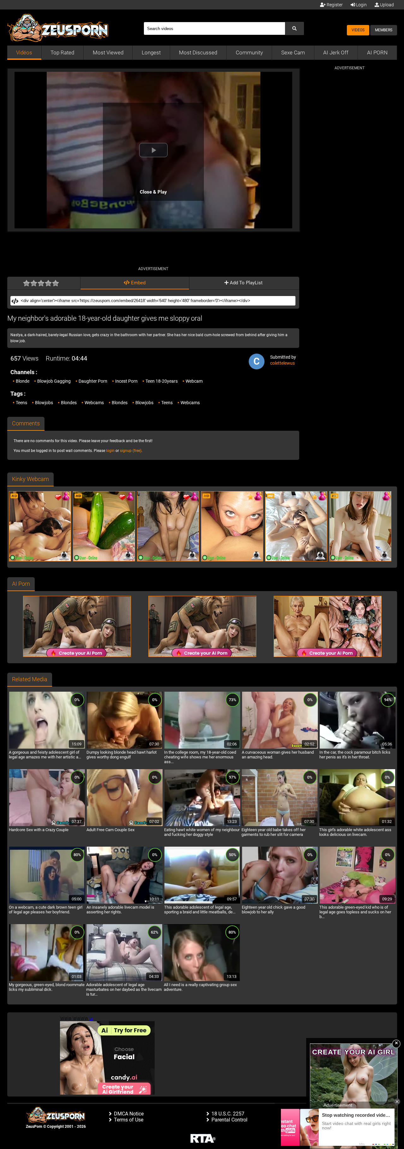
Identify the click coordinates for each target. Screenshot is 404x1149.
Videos (358, 30)
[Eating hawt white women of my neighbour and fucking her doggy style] (202, 825)
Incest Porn (126, 381)
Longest (151, 52)
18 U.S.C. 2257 (227, 1114)
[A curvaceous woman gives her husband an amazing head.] (280, 747)
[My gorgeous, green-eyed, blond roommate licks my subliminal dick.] (47, 980)
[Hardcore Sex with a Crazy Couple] (47, 825)
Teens (21, 402)
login (110, 450)
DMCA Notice (129, 1114)
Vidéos (24, 52)
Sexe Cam (293, 52)
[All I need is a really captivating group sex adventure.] (202, 980)
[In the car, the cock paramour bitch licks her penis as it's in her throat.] (357, 747)
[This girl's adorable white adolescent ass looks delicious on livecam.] (357, 825)
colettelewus (282, 363)
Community (249, 52)
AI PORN (377, 52)
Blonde (22, 381)
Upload (386, 4)
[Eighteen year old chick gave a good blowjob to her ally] (280, 902)
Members (383, 30)
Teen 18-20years (162, 381)
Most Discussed (198, 52)
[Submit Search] (294, 28)
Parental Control (229, 1120)
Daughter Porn (93, 381)
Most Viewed (108, 52)
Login (361, 4)
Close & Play (153, 192)
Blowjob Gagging (54, 381)
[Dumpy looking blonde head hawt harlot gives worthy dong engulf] (124, 747)
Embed (138, 283)
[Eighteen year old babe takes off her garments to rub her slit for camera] (279, 825)
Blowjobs (44, 402)
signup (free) (130, 450)
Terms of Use (128, 1120)
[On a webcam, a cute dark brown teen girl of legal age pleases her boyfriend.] (47, 902)
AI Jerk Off (335, 52)
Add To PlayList (246, 283)
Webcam (194, 381)
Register (334, 4)
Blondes (69, 402)
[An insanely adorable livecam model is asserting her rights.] (124, 902)
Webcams (94, 402)
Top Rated (62, 52)
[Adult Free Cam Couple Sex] (124, 825)
